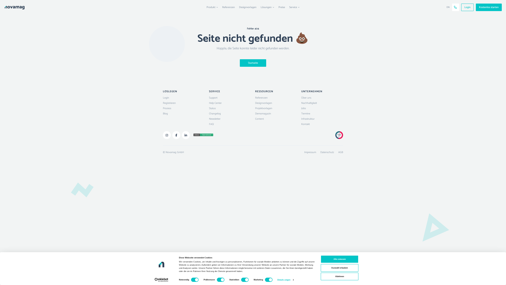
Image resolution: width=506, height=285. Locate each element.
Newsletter (214, 119)
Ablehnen (339, 276)
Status (212, 108)
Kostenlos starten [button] (489, 7)
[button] (63, 7)
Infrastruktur (308, 119)
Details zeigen (283, 280)
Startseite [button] (253, 63)
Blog (165, 113)
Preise (281, 7)
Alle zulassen (340, 259)
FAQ (211, 124)
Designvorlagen (247, 7)
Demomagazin (263, 113)
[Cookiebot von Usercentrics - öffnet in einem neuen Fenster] (161, 280)
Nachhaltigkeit (309, 103)
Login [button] (467, 7)
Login (166, 98)
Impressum (310, 152)
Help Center (215, 103)
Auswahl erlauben (339, 268)
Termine (305, 113)
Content (259, 119)
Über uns (306, 98)
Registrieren (169, 103)
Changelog (215, 113)
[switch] (220, 280)
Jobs (303, 108)
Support (213, 98)
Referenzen (228, 7)
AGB (340, 152)
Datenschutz (327, 152)
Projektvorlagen (263, 108)
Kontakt (305, 124)
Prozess (167, 108)
